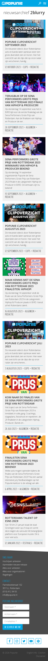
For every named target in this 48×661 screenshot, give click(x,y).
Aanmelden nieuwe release (15, 564)
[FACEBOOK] (10, 641)
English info (32, 652)
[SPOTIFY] (38, 641)
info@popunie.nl (10, 594)
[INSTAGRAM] (17, 641)
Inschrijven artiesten (12, 561)
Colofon (41, 652)
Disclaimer (40, 656)
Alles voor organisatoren (14, 571)
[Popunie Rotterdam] (16, 3)
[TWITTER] (24, 641)
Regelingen (7, 574)
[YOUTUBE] (31, 641)
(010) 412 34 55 (10, 591)
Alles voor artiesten (11, 568)
